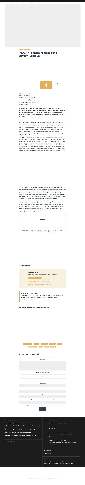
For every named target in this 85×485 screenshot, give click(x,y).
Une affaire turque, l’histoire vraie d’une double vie (16, 423)
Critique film (27, 49)
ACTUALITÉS (10, 3)
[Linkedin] (72, 1)
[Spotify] (78, 1)
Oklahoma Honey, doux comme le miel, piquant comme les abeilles (20, 429)
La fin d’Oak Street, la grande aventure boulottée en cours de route (20, 435)
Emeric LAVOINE (22, 58)
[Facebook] (65, 1)
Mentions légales (65, 461)
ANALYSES (41, 3)
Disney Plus (44, 343)
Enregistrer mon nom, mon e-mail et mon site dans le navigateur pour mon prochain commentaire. (43, 405)
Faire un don (63, 463)
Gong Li (59, 343)
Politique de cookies (55, 463)
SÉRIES (25, 3)
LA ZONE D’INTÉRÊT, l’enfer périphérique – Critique (38, 281)
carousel (36, 343)
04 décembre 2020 (28, 343)
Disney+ (21, 49)
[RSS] (79, 1)
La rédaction (46, 461)
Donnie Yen (52, 343)
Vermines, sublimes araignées (34, 282)
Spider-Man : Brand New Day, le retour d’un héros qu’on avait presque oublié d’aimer (22, 426)
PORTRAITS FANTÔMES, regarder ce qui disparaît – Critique (40, 285)
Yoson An (53, 346)
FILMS (18, 3)
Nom (42, 394)
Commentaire (42, 359)
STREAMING (32, 3)
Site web (54, 399)
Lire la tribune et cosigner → (28, 299)
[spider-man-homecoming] (24, 223)
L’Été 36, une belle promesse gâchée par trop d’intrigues (18, 432)
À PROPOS (63, 3)
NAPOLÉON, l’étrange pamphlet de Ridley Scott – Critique (39, 284)
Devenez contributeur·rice (55, 461)
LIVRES (48, 3)
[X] (66, 1)
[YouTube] (70, 1)
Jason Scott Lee (33, 346)
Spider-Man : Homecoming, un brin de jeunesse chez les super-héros (44, 223)
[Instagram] (68, 1)
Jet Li (41, 346)
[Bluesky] (74, 1)
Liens (67, 463)
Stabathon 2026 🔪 (48, 453)
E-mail (30, 399)
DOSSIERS (55, 3)
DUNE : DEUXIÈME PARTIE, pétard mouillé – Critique (38, 280)
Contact (71, 463)
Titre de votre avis (42, 383)
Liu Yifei (47, 346)
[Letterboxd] (76, 1)
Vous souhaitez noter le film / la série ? (42, 372)
